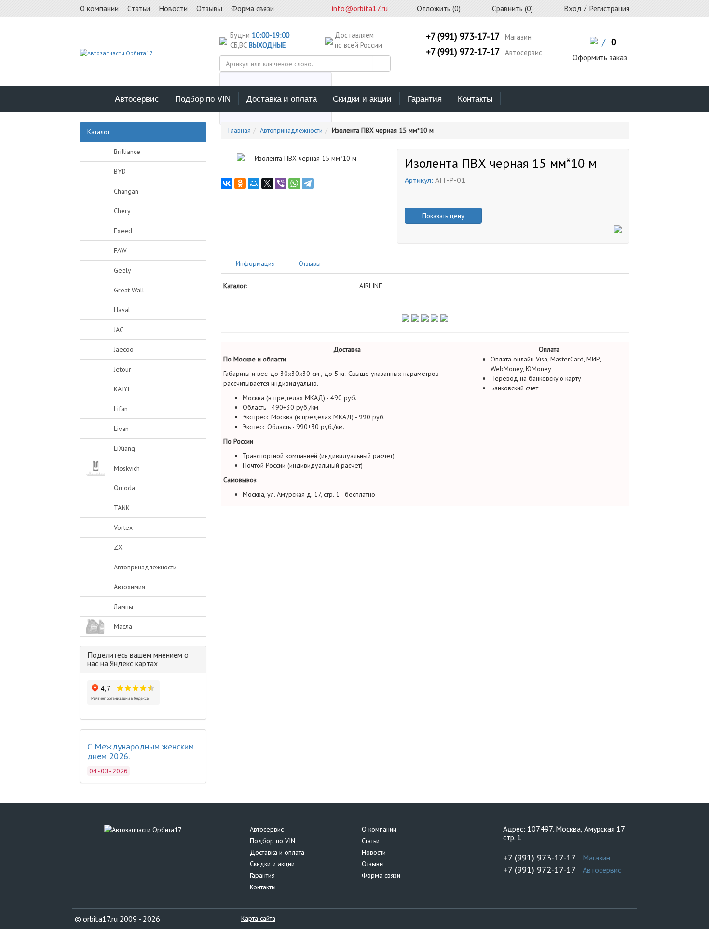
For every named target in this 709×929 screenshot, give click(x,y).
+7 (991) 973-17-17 (463, 36)
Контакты (475, 98)
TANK (122, 507)
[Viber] (280, 183)
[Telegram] (308, 183)
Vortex (123, 527)
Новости (374, 852)
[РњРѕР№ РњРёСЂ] (253, 183)
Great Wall (129, 290)
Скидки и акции (362, 98)
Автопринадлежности (145, 567)
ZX (118, 547)
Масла (123, 626)
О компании (379, 829)
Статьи (371, 840)
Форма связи (381, 875)
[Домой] (93, 98)
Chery (122, 211)
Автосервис (137, 98)
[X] (267, 183)
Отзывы (373, 864)
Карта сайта (258, 918)
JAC (118, 329)
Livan (121, 428)
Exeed (123, 230)
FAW (120, 250)
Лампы (123, 606)
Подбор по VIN (203, 98)
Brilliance (127, 151)
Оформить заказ (600, 57)
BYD (120, 171)
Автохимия (129, 586)
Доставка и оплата (281, 98)
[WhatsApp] (294, 183)
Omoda (124, 488)
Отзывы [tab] (309, 263)
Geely (122, 270)
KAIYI (121, 389)
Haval (122, 309)
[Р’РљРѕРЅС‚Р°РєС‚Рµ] (226, 183)
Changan (126, 191)
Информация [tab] (254, 263)
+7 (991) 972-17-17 (463, 51)
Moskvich (127, 468)
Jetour (122, 369)
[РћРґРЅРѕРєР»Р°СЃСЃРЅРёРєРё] (240, 183)
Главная (239, 130)
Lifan (121, 408)
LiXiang (124, 448)
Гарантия (425, 98)
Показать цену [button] (443, 215)
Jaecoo (124, 349)
